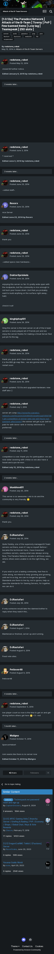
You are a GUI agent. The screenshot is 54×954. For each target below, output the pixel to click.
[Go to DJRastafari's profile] (5, 537)
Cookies (39, 946)
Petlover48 (16, 669)
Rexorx (14, 203)
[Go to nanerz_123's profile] (47, 820)
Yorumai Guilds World (13, 862)
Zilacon (9, 830)
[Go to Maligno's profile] (5, 737)
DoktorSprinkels (19, 275)
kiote (8, 865)
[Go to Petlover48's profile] (5, 671)
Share (14, 773)
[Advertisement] (27, 115)
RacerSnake (11, 849)
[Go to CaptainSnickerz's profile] (47, 800)
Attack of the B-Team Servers (29, 49)
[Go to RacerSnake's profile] (47, 844)
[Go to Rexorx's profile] (5, 205)
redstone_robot (12, 46)
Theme (14, 946)
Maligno (14, 735)
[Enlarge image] (28, 499)
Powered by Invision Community (27, 950)
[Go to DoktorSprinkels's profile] (5, 277)
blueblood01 (16, 487)
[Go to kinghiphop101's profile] (5, 321)
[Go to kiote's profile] (47, 863)
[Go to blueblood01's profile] (5, 489)
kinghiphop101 (17, 318)
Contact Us (27, 946)
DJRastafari (17, 535)
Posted (19, 63)
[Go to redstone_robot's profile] (5, 61)
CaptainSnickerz (13, 805)
